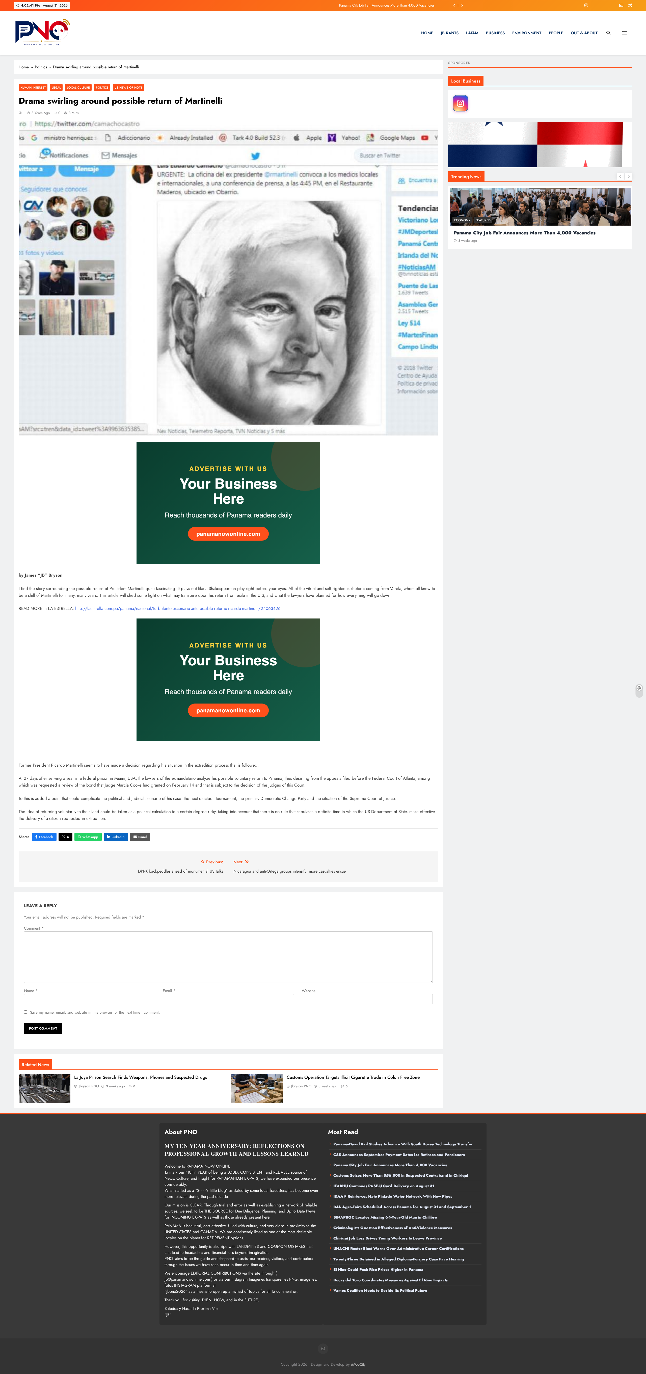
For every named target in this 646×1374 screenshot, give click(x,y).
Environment (526, 33)
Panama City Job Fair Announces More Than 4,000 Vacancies (390, 1165)
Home (427, 33)
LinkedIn (118, 836)
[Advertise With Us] (228, 503)
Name (31, 991)
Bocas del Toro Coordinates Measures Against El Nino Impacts (390, 1280)
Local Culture (78, 87)
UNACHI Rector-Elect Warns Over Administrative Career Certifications (398, 1248)
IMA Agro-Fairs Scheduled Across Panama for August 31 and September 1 (402, 1207)
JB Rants (450, 33)
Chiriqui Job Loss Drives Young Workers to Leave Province (387, 1238)
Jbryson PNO (89, 1086)
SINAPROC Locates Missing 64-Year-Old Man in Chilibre (385, 1217)
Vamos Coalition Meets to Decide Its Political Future (380, 1290)
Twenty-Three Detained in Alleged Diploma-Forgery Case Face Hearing (398, 1259)
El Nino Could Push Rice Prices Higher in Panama (378, 1269)
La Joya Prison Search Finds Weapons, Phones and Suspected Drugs (140, 1077)
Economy (462, 220)
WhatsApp (90, 836)
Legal (56, 87)
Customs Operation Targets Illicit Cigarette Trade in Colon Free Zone (353, 1077)
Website (308, 991)
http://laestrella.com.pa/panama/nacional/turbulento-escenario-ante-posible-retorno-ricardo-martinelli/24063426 (178, 608)
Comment (34, 928)
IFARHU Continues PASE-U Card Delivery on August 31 (383, 1186)
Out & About (584, 33)
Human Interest (33, 87)
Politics (102, 87)
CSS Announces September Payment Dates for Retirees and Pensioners (399, 1154)
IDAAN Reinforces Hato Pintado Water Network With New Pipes (392, 1196)
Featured (483, 220)
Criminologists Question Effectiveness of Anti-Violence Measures (392, 1228)
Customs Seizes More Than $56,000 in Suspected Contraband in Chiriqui (377, 5)
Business (495, 33)
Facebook (46, 836)
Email (142, 836)
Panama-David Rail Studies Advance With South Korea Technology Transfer (403, 1144)
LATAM (472, 33)
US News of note (128, 87)
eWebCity (358, 1364)
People (556, 33)
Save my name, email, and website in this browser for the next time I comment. (95, 1012)
